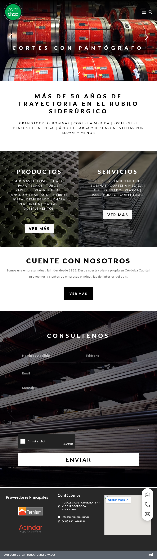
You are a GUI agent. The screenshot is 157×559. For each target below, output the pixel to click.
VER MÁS (39, 228)
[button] (144, 12)
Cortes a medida (78, 42)
